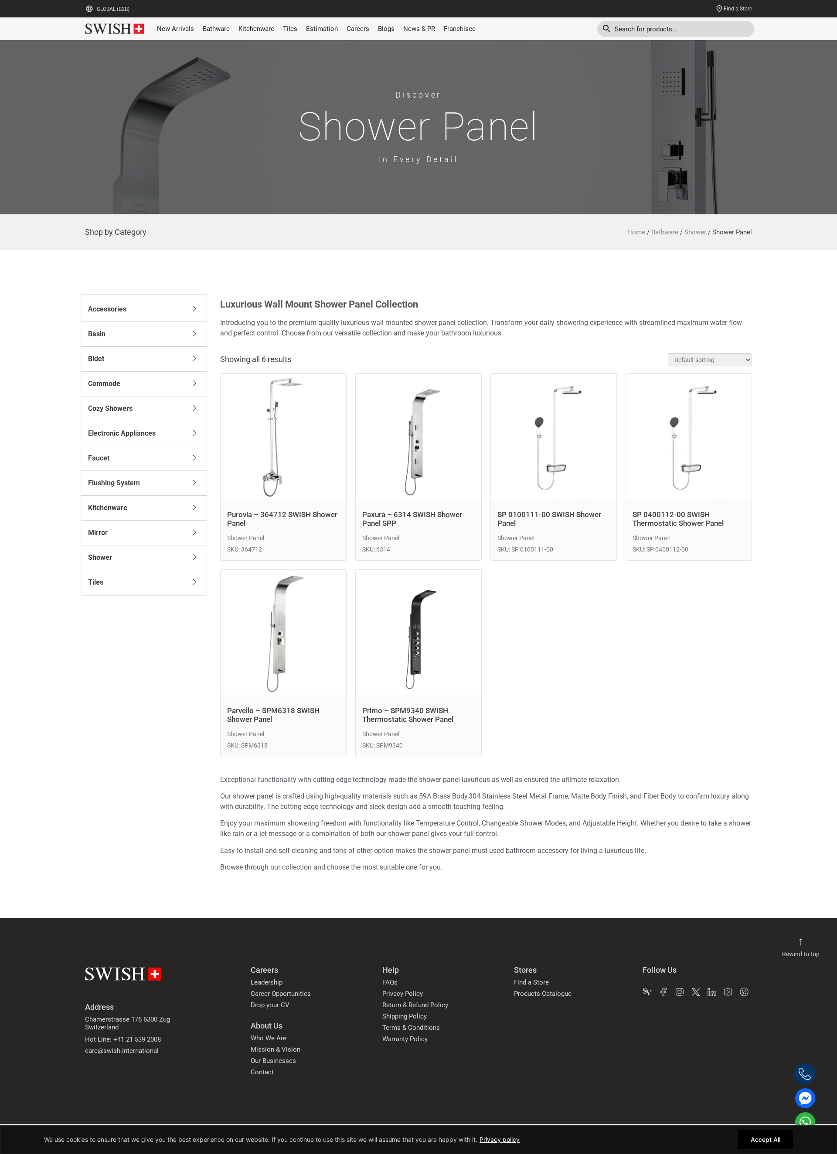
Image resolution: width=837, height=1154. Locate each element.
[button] (144, 309)
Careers (358, 29)
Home (636, 232)
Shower (695, 232)
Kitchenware (256, 29)
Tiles (290, 29)
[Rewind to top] (801, 942)
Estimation (322, 29)
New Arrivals (175, 29)
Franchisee (460, 29)
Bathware (216, 29)
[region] (418, 1139)
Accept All (765, 1139)
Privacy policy (500, 1139)
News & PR (419, 29)
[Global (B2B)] (89, 8)
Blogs (386, 29)
